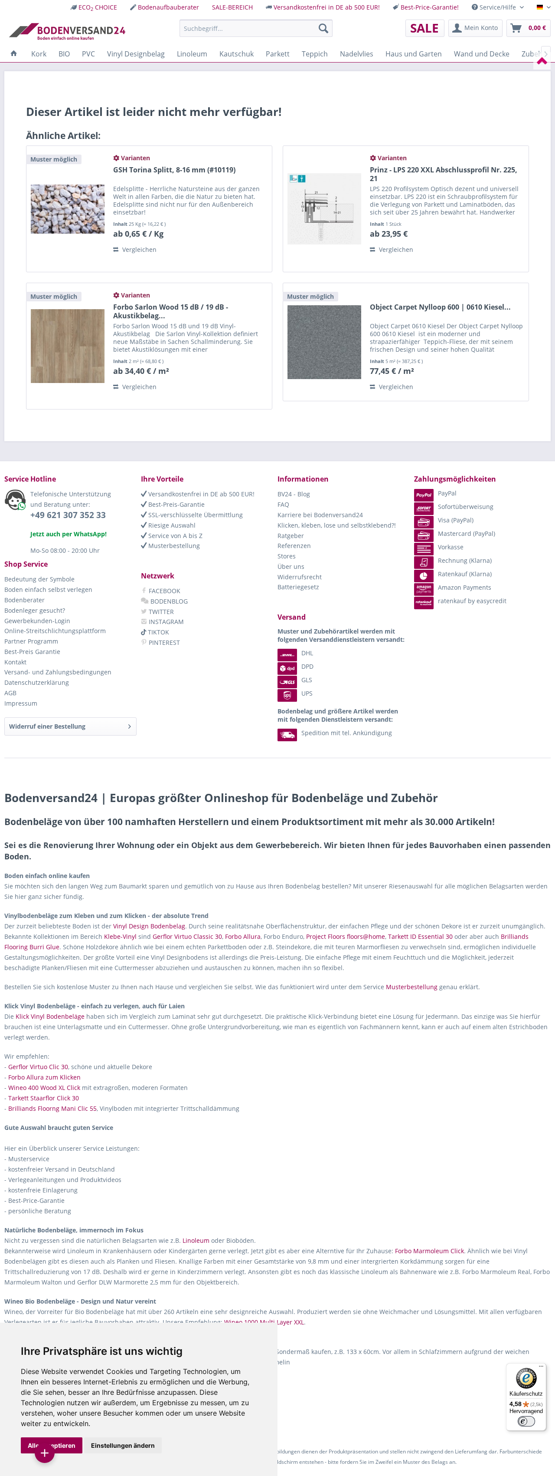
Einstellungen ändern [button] (123, 1445)
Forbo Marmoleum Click (429, 1251)
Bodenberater (24, 600)
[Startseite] (13, 54)
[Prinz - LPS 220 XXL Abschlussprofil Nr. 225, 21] (324, 209)
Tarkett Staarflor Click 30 (43, 1098)
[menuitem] (94, 7)
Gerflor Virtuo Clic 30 (38, 1067)
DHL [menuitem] (307, 653)
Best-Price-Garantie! (430, 7)
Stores (287, 556)
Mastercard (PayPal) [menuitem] (466, 533)
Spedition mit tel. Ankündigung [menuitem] (346, 733)
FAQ (283, 504)
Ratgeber (291, 536)
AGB (10, 693)
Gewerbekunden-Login (37, 621)
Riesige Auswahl (171, 525)
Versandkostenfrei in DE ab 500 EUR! (327, 7)
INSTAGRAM (165, 621)
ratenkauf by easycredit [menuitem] (472, 601)
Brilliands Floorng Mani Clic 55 (52, 1108)
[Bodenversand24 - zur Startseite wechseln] (67, 30)
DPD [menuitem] (307, 666)
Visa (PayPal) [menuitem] (455, 520)
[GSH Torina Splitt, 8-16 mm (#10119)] (67, 209)
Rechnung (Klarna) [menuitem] (465, 560)
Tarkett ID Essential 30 (420, 936)
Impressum (20, 703)
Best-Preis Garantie (32, 651)
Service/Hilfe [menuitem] (498, 7)
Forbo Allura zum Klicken (44, 1077)
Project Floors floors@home (345, 936)
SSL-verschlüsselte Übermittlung (195, 515)
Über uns (291, 566)
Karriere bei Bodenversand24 (320, 515)
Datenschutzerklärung (36, 682)
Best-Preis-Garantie (176, 504)
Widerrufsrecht (300, 577)
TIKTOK (157, 632)
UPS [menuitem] (307, 693)
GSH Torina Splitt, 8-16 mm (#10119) (174, 170)
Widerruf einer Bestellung (47, 726)
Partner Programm (31, 641)
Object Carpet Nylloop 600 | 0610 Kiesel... (440, 307)
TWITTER (160, 612)
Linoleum (196, 1240)
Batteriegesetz (298, 587)
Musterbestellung (173, 546)
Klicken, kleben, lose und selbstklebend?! (337, 525)
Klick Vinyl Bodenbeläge (50, 1016)
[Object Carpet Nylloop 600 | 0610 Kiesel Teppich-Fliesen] (324, 342)
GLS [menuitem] (306, 680)
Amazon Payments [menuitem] (464, 587)
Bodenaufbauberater (168, 7)
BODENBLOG (168, 601)
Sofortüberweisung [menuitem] (465, 506)
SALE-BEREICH (232, 7)
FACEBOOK (163, 591)
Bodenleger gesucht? (34, 610)
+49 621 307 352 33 (68, 515)
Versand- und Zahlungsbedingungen (57, 672)
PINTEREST (163, 642)
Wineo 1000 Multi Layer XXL (264, 1322)
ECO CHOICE (97, 7)
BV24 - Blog (294, 494)
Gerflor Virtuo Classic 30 (187, 936)
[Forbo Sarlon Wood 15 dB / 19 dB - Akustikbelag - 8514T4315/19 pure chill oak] (67, 346)
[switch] (526, 1421)
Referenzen (294, 546)
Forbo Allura (243, 936)
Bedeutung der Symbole (39, 579)
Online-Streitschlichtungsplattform (55, 631)
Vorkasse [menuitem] (451, 547)
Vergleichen (139, 249)
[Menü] (541, 1368)
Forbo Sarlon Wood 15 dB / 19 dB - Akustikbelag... (170, 311)
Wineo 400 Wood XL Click (44, 1087)
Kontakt (15, 662)
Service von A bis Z (174, 536)
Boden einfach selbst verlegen (48, 589)
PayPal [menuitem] (447, 493)
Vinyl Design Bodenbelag (149, 926)
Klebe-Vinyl (120, 936)
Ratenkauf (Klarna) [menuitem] (465, 574)
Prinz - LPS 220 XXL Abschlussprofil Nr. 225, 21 (443, 174)
